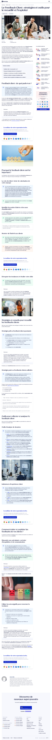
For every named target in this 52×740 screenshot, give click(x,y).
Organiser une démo (6, 720)
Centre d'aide (41, 729)
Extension (4, 718)
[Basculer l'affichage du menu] (49, 1)
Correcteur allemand (19, 723)
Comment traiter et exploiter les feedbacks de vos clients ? (15, 77)
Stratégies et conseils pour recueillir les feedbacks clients (15, 73)
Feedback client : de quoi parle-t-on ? (11, 69)
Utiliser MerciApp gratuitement (10, 133)
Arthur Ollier (12, 676)
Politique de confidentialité (18, 737)
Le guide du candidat (42, 733)
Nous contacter (41, 731)
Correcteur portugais (19, 725)
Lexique (28, 720)
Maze (7, 442)
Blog (27, 718)
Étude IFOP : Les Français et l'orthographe (31, 726)
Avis (39, 722)
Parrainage (40, 725)
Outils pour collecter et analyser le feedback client (13, 75)
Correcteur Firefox (7, 726)
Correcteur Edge (6, 728)
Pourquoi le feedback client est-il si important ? (13, 71)
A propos (40, 718)
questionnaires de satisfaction (13, 385)
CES (8, 500)
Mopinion (8, 439)
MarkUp (7, 455)
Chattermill (8, 448)
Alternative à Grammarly (31, 728)
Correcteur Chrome (7, 724)
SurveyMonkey (9, 446)
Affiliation (40, 723)
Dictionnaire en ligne (30, 722)
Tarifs (40, 720)
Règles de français (30, 723)
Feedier (7, 434)
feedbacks (30, 646)
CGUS (11, 737)
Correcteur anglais (19, 720)
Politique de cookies (6, 737)
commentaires (6, 567)
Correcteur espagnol (19, 722)
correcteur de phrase (15, 120)
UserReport (8, 451)
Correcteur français (19, 718)
